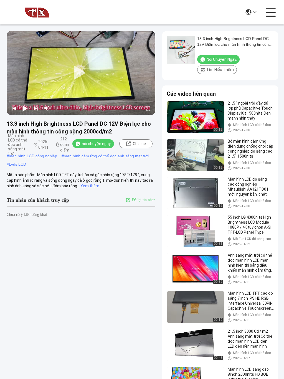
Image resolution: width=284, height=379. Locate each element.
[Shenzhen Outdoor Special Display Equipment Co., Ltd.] (37, 12)
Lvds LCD (17, 164)
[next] (36, 108)
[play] (81, 73)
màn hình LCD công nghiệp (33, 156)
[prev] (13, 108)
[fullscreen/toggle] (148, 108)
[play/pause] (25, 108)
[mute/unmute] (47, 108)
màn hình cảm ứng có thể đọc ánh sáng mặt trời (106, 156)
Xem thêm (89, 186)
